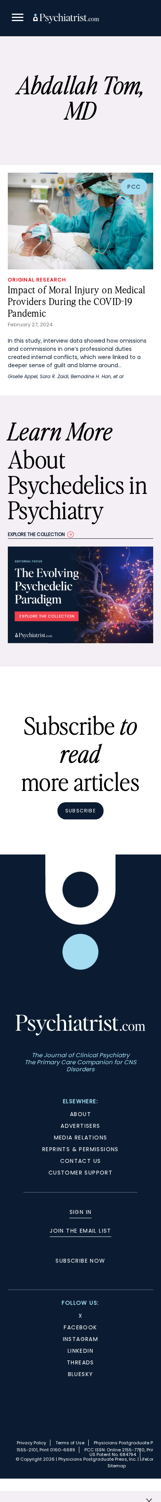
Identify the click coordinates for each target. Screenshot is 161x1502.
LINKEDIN (80, 1351)
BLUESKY (80, 1374)
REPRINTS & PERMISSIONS (80, 1149)
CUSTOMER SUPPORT (80, 1172)
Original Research (37, 279)
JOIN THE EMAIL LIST (80, 1231)
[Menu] (17, 18)
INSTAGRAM (80, 1339)
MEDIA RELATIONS (80, 1137)
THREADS (80, 1362)
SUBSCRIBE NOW (80, 1261)
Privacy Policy (31, 1443)
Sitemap (116, 1466)
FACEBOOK (80, 1327)
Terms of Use (69, 1443)
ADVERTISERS (80, 1126)
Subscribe (80, 810)
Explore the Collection (36, 534)
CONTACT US (80, 1161)
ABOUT (80, 1114)
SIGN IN (81, 1212)
